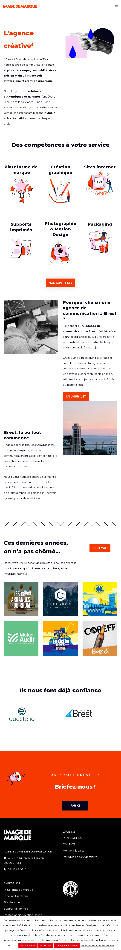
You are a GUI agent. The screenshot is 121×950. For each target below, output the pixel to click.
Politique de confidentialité (80, 856)
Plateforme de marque (18, 889)
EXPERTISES (12, 883)
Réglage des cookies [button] (67, 945)
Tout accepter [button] (27, 945)
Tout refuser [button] (45, 945)
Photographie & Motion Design (23, 915)
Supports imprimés (16, 908)
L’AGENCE (69, 831)
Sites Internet (12, 902)
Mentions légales (73, 850)
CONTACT (69, 844)
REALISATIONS (72, 838)
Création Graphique (16, 896)
